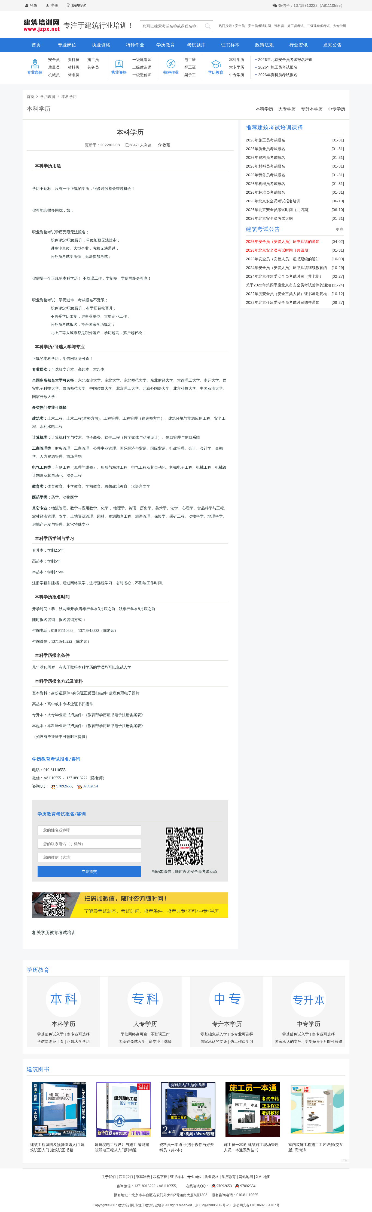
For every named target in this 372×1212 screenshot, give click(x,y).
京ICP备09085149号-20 (213, 1205)
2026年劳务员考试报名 (265, 175)
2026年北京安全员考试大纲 (269, 218)
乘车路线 (143, 1177)
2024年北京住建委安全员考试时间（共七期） (284, 276)
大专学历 (339, 26)
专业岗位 (67, 45)
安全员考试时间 (259, 26)
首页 (36, 45)
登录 (33, 5)
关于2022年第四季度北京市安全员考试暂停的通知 (288, 285)
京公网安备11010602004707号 (256, 1205)
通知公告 (332, 45)
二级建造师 (141, 67)
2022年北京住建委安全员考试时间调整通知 (282, 302)
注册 (54, 5)
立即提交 (89, 871)
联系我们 (126, 1177)
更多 (340, 229)
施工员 (93, 59)
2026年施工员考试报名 (277, 67)
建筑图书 (38, 1069)
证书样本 (230, 45)
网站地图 (246, 1177)
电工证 (190, 59)
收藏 (165, 145)
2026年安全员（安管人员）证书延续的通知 (282, 241)
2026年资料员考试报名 (277, 75)
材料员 (73, 67)
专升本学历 (312, 109)
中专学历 (236, 75)
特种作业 (135, 45)
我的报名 (79, 5)
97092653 (63, 786)
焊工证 (190, 67)
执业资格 (101, 45)
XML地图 (263, 1177)
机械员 (54, 75)
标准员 (73, 75)
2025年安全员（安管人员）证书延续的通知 (282, 259)
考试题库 (196, 45)
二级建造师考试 (318, 26)
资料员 (279, 26)
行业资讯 (298, 45)
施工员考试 (295, 26)
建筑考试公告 (263, 229)
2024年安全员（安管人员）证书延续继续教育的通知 (290, 267)
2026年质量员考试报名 (265, 149)
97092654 (90, 786)
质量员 (54, 67)
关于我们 (109, 1177)
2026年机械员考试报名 (265, 183)
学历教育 (165, 45)
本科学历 (236, 59)
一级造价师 (141, 75)
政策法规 (264, 45)
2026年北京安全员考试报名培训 (285, 59)
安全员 (240, 26)
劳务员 (93, 67)
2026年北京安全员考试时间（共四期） (279, 210)
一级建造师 (141, 59)
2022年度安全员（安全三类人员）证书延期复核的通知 (292, 294)
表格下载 (160, 1177)
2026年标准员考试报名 (265, 192)
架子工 (190, 75)
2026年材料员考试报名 (265, 166)
